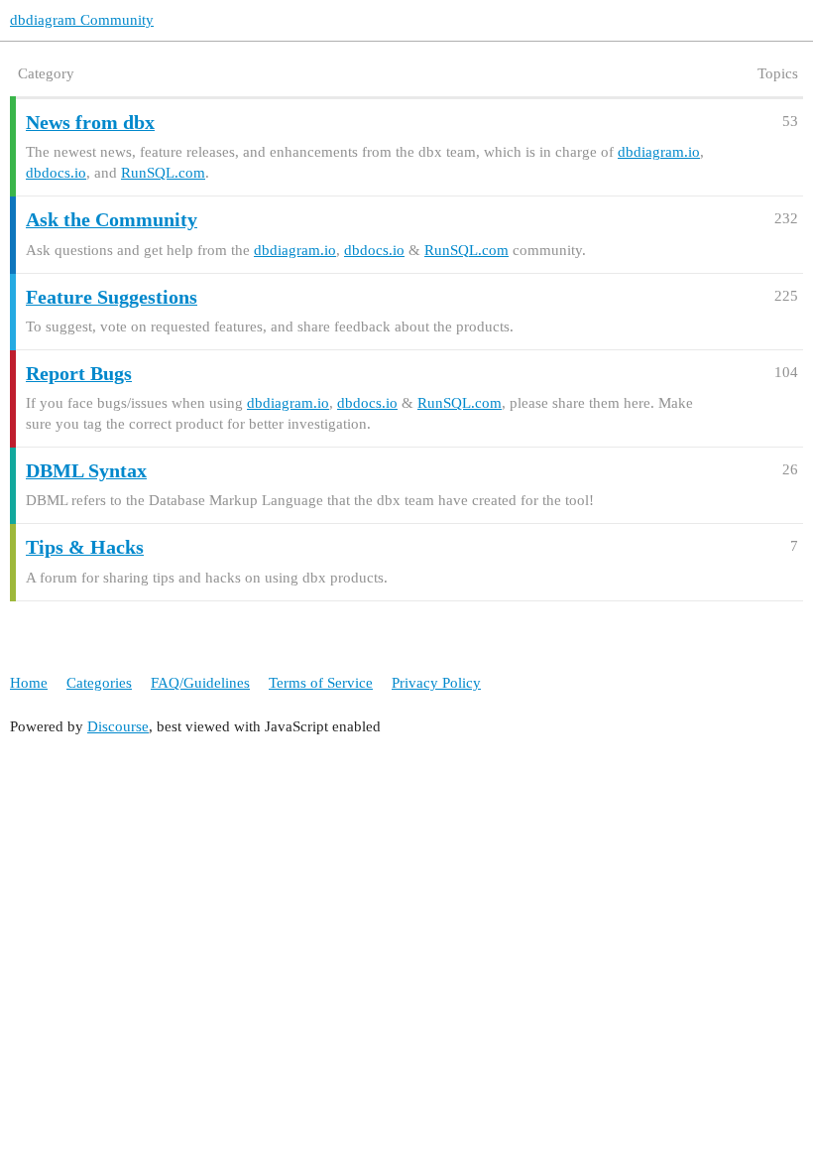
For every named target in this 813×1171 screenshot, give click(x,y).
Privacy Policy (436, 683)
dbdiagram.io (659, 152)
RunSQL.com (163, 173)
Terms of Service (321, 683)
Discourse (118, 726)
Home (29, 683)
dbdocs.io (56, 173)
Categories (99, 683)
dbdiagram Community (82, 20)
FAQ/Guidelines (200, 683)
